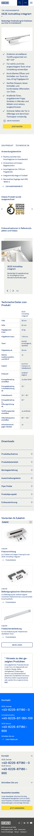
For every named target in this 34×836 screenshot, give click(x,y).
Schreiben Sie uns (9, 782)
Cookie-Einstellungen (7, 832)
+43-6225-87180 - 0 (15, 709)
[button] (2, 209)
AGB (15, 829)
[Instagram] (27, 823)
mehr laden (17, 645)
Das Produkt (7, 145)
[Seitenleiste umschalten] (25, 3)
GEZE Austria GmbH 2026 (8, 827)
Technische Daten (24, 145)
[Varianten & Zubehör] (17, 522)
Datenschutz (21, 829)
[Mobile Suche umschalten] (20, 3)
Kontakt (5, 756)
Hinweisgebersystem (7, 829)
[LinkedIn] (24, 823)
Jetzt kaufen (17, 126)
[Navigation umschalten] (31, 3)
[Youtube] (31, 823)
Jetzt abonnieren (17, 808)
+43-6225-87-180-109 (16, 718)
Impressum (23, 832)
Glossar (17, 832)
